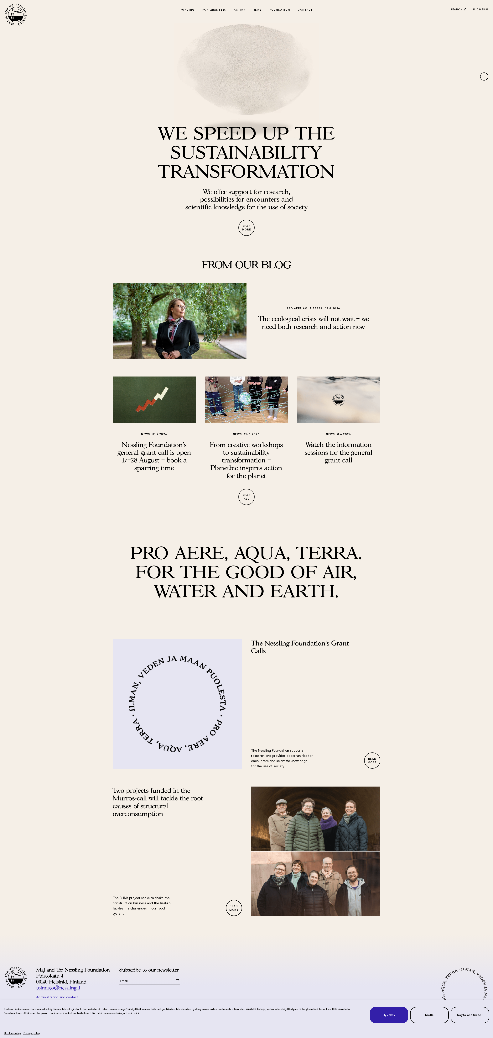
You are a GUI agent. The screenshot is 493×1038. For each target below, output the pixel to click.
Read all (246, 496)
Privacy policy (31, 1033)
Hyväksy (389, 1015)
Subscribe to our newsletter (149, 970)
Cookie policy (12, 1033)
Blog (257, 9)
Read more (246, 227)
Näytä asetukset (470, 1015)
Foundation (279, 9)
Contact (305, 9)
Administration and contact (57, 997)
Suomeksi (480, 9)
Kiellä (429, 1015)
